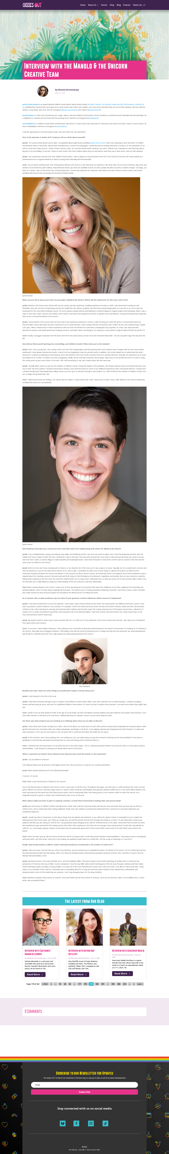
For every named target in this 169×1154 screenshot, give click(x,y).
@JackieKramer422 (94, 110)
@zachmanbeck (61, 126)
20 (65, 984)
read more (33, 974)
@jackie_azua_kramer (70, 110)
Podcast (126, 5)
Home (83, 5)
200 (118, 984)
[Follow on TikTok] (105, 1123)
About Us (92, 5)
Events (104, 5)
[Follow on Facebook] (76, 1123)
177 (79, 984)
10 (60, 984)
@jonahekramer (93, 118)
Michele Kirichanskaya (36, 958)
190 (113, 984)
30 (70, 984)
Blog (119, 5)
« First (45, 984)
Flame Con (137, 5)
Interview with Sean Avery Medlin (128, 950)
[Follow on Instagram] (91, 1123)
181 (102, 984)
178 (85, 984)
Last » (140, 984)
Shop (112, 5)
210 (124, 984)
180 (97, 984)
